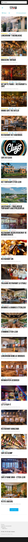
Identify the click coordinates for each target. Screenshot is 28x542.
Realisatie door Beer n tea (6, 534)
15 (13, 82)
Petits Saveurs (7, 501)
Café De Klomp (6, 453)
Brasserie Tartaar (8, 60)
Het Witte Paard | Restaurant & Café (14, 85)
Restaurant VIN (7, 259)
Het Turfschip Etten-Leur (11, 182)
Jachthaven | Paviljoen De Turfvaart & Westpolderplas (12, 207)
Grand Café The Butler (10, 110)
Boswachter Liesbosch (10, 380)
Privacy (2, 524)
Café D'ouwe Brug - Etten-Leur (13, 477)
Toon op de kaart (22, 13)
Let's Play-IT (6, 404)
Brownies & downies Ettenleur (13, 307)
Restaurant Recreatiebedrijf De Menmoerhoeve (14, 233)
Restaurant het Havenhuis (11, 135)
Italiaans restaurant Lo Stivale (14, 283)
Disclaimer (3, 527)
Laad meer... (14, 509)
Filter (4, 13)
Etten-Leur (4, 528)
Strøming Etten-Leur (9, 331)
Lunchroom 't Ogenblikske (11, 35)
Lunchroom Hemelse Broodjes (13, 356)
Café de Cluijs (6, 157)
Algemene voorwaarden (6, 526)
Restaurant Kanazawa (10, 428)
